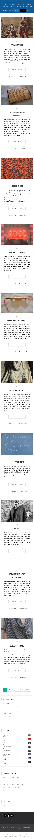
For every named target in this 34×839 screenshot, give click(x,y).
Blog (17, 41)
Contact (24, 829)
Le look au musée (17, 645)
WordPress (26, 836)
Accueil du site (4, 827)
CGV (18, 827)
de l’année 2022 (17, 45)
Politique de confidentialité (12, 829)
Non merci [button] (23, 10)
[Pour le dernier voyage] (17, 372)
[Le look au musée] (17, 628)
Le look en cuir (17, 528)
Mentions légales (26, 827)
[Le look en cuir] (17, 511)
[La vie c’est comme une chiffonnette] (17, 95)
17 (17, 690)
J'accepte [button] (16, 10)
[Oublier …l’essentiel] (17, 234)
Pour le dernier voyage (17, 390)
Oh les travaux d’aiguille (17, 320)
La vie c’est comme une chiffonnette (10, 707)
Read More (29, 10)
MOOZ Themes (13, 836)
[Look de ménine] (17, 168)
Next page (25, 690)
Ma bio (12, 827)
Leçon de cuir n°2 (17, 462)
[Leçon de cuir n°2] (17, 443)
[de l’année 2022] (17, 27)
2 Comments (12, 76)
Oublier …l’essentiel (17, 252)
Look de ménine (17, 186)
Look (17, 182)
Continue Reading (17, 69)
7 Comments (12, 558)
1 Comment (13, 149)
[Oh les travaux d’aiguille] (17, 303)
